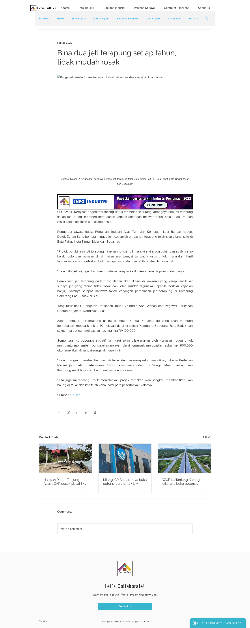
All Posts (44, 18)
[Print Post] (95, 412)
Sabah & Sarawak (127, 18)
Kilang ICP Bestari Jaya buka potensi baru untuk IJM (125, 481)
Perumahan (174, 18)
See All (207, 436)
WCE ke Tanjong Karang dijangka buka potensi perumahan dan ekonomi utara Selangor (182, 481)
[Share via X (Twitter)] (68, 412)
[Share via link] (86, 412)
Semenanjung (101, 18)
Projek (60, 18)
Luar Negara (153, 18)
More (192, 18)
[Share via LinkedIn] (77, 412)
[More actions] (190, 42)
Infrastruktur (79, 18)
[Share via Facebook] (59, 412)
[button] (206, 18)
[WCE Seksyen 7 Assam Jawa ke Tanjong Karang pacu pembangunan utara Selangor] (184, 458)
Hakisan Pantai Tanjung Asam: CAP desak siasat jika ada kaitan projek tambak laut (65, 481)
